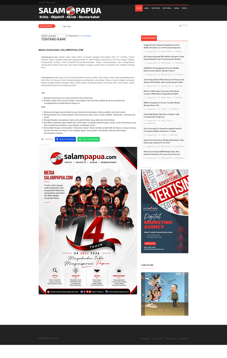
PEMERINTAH (174, 109)
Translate (87, 35)
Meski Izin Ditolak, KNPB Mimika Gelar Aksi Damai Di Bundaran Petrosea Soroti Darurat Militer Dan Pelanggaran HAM (162, 154)
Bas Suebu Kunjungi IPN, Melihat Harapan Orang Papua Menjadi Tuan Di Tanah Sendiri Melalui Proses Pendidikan (164, 59)
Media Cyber (170, 339)
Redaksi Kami (183, 339)
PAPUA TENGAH (166, 121)
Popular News (149, 38)
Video (184, 8)
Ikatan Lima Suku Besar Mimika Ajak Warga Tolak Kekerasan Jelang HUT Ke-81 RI (164, 141)
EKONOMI (178, 97)
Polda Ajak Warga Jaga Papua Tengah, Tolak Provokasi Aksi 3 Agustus (161, 115)
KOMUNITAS (179, 74)
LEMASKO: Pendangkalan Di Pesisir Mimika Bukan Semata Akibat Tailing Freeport (161, 69)
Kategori (156, 8)
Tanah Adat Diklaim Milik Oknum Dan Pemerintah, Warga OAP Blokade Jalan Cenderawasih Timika (164, 81)
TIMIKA (163, 109)
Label (146, 8)
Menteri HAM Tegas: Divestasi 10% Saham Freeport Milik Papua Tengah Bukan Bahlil (161, 92)
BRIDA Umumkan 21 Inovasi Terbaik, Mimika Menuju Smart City (162, 104)
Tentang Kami (145, 339)
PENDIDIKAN (179, 63)
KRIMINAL (178, 51)
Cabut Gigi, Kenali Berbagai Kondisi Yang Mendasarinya (85, 26)
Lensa (176, 8)
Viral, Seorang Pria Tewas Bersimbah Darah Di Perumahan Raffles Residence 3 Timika (163, 129)
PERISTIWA (178, 86)
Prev (143, 294)
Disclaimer (158, 339)
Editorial (167, 8)
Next (186, 294)
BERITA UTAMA (166, 51)
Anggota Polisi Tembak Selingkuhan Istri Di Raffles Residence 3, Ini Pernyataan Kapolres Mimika (162, 47)
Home (138, 8)
